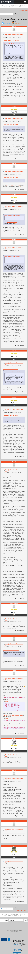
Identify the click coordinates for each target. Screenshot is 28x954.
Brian (21, 930)
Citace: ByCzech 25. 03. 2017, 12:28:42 (11, 253)
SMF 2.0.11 (7, 929)
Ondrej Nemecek (14, 603)
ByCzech (14, 106)
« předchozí (22, 10)
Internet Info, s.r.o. (17, 944)
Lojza (14, 846)
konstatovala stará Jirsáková (13, 185)
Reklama (19, 949)
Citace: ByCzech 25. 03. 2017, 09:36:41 (11, 40)
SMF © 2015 (12, 929)
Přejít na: (6, 920)
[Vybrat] (6, 695)
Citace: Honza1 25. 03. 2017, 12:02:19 (10, 124)
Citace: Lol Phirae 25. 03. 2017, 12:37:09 (11, 212)
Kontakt (14, 949)
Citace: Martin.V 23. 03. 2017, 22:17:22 (11, 650)
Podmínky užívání (17, 950)
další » (26, 10)
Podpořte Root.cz (17, 952)
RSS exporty (16, 953)
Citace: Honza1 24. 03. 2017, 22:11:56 (12, 43)
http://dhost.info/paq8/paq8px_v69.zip (13, 715)
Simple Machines (19, 929)
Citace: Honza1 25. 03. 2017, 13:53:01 (10, 369)
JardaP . (14, 738)
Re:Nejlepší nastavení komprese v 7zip (14, 35)
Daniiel (12, 930)
